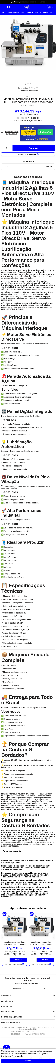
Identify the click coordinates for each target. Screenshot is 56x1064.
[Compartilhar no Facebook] (29, 88)
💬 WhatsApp (45, 132)
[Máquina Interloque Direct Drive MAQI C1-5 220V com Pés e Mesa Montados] (42, 938)
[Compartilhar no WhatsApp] (32, 88)
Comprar (34, 148)
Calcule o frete (28, 161)
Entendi (28, 1061)
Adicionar (18, 960)
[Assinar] (44, 988)
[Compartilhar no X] (34, 88)
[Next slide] (53, 50)
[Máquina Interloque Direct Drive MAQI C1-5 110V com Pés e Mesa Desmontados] (14, 938)
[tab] (25, 84)
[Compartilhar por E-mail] (37, 88)
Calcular (48, 167)
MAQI (28, 96)
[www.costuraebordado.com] (27, 7)
